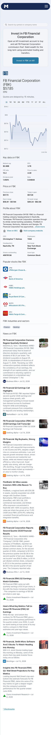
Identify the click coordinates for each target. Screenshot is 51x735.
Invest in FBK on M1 (25, 60)
